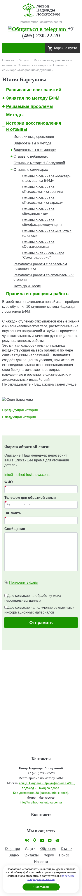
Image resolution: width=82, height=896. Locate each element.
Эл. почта (12, 513)
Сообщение (14, 529)
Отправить (41, 622)
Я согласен (41, 887)
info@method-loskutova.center (28, 475)
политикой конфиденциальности (51, 877)
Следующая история (19, 417)
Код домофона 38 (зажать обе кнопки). (41, 792)
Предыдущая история (20, 410)
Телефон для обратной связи (30, 497)
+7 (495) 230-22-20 (41, 773)
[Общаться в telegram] (38, 28)
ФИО (8, 482)
